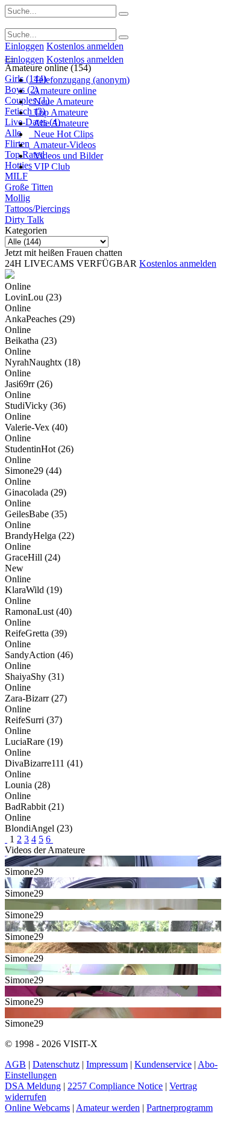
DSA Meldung (33, 1086)
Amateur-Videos (62, 145)
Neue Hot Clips (61, 134)
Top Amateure (58, 112)
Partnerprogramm (179, 1108)
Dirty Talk (24, 219)
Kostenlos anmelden (85, 46)
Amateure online (62, 91)
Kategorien (26, 230)
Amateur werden (108, 1108)
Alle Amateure (59, 123)
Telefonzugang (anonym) (79, 80)
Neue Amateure (61, 101)
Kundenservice (163, 1064)
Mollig (17, 198)
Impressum (107, 1064)
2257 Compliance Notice (115, 1086)
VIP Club (49, 166)
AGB (15, 1064)
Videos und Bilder (66, 156)
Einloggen (24, 46)
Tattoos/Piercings (37, 209)
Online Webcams (37, 1108)
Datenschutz (56, 1064)
